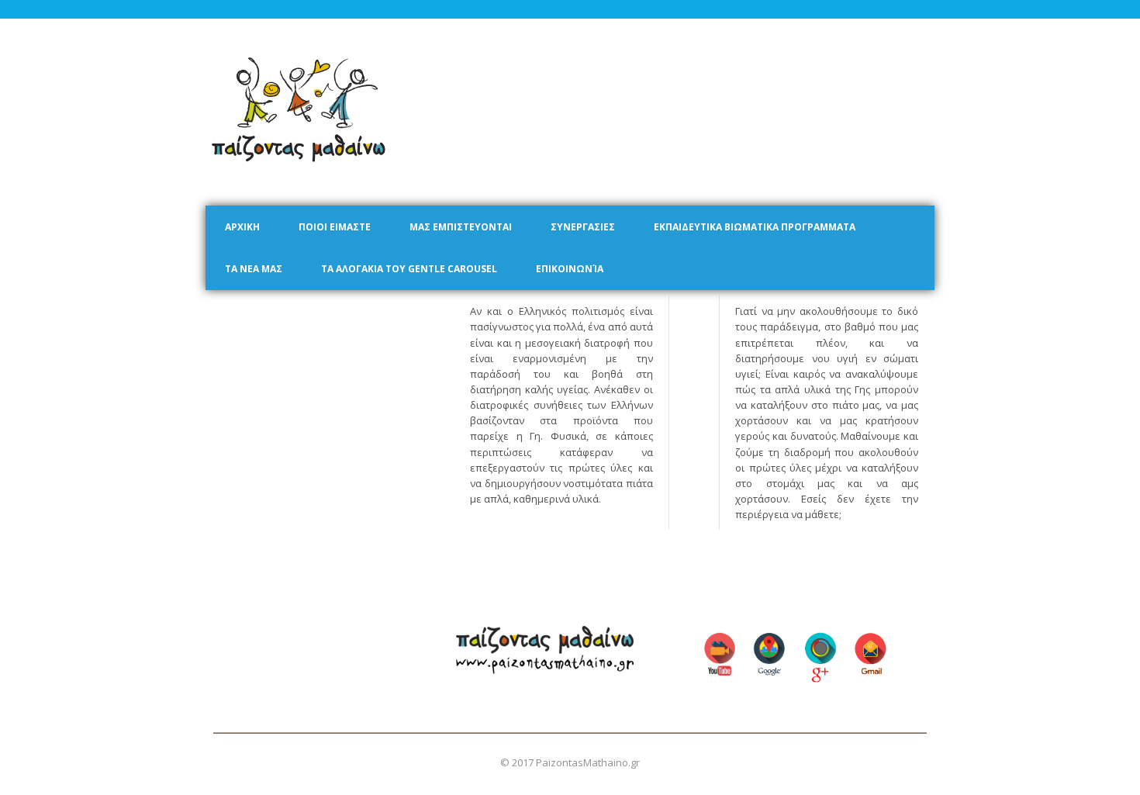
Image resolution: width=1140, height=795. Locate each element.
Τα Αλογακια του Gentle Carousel (409, 268)
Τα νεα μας (253, 268)
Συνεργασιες (583, 226)
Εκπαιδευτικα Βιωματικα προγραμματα (754, 226)
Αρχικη (242, 226)
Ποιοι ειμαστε (335, 226)
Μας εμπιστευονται (460, 226)
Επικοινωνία (569, 268)
